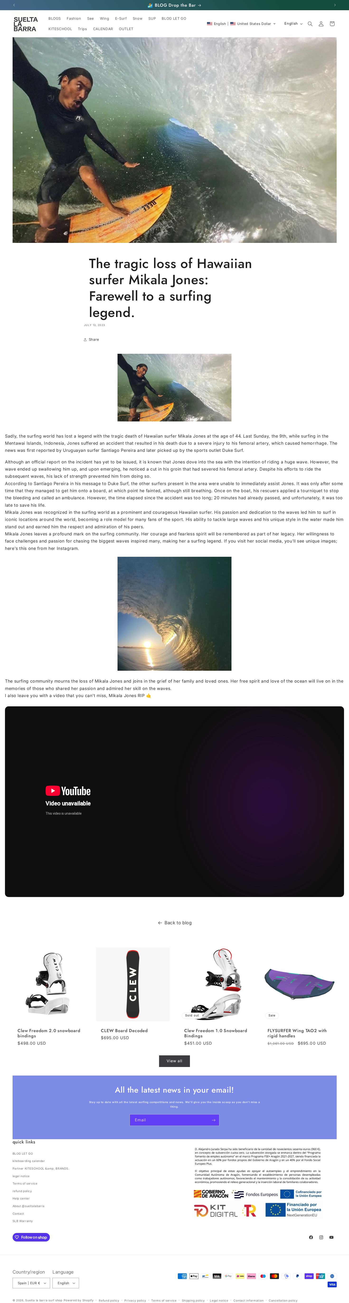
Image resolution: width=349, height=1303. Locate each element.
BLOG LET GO (23, 1153)
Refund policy (109, 1300)
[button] (241, 24)
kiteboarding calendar (29, 1161)
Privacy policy (135, 1300)
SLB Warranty (23, 1221)
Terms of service (25, 1183)
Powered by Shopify (79, 1300)
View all (174, 1061)
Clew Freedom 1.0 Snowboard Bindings (215, 1033)
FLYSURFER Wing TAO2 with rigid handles (297, 1033)
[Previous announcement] (14, 5)
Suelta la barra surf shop (43, 1300)
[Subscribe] (213, 1120)
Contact (18, 1213)
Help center (21, 1198)
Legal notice (219, 1300)
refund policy (22, 1191)
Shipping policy (193, 1300)
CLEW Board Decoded (124, 1030)
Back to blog (178, 922)
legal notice (21, 1176)
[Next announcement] (335, 5)
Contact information (248, 1300)
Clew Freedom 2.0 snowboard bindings (49, 1033)
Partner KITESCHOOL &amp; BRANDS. (41, 1168)
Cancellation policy (283, 1300)
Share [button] (94, 339)
